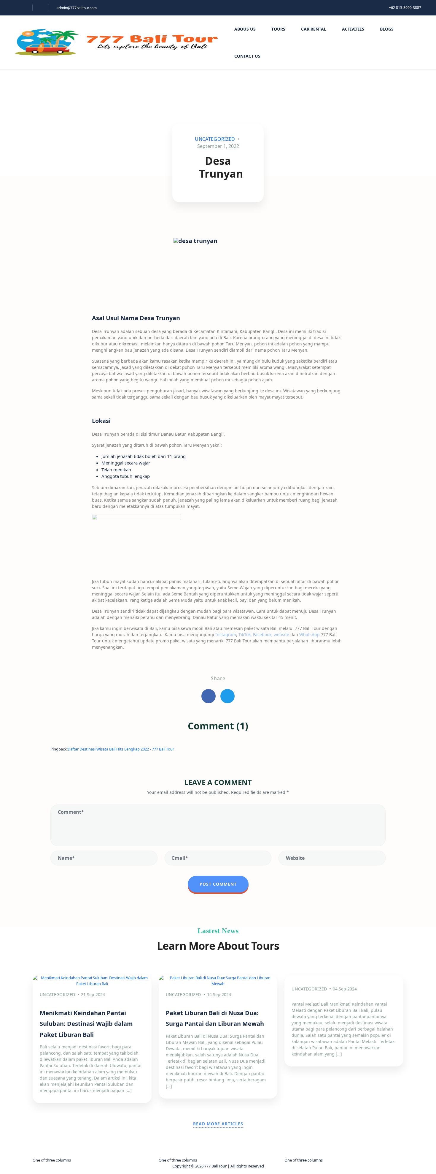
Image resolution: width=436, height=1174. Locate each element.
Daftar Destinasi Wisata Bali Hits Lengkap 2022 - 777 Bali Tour (121, 749)
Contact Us (247, 56)
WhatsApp (309, 634)
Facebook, (263, 634)
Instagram (225, 634)
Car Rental (313, 29)
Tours (278, 29)
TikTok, (245, 634)
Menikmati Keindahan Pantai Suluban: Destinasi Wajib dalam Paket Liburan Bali (86, 1024)
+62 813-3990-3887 (405, 7)
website (281, 634)
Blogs (387, 29)
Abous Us (245, 29)
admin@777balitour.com (77, 7)
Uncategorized (215, 139)
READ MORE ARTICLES (218, 1123)
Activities (353, 29)
